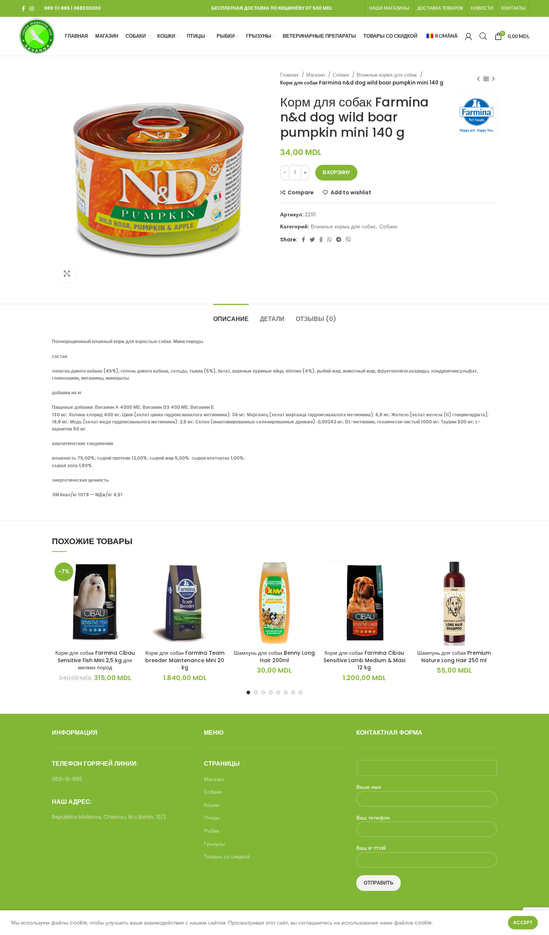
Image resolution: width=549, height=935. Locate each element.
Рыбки (211, 830)
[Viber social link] (348, 239)
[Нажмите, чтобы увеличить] (67, 273)
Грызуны (214, 844)
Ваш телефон (373, 817)
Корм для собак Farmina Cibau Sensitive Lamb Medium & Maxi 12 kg (364, 660)
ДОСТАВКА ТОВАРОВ (440, 8)
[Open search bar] (483, 36)
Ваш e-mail (371, 848)
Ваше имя (368, 787)
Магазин (316, 74)
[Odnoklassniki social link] (321, 239)
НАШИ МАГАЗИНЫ (389, 8)
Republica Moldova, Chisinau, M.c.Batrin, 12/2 (109, 817)
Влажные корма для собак (387, 74)
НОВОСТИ (482, 8)
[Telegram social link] (339, 239)
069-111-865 (67, 779)
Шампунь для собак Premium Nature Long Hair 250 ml (454, 656)
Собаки (341, 74)
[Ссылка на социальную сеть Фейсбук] (23, 8)
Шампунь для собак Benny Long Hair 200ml (274, 656)
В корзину (336, 172)
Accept (523, 922)
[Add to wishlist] (132, 588)
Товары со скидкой (227, 856)
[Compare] (132, 572)
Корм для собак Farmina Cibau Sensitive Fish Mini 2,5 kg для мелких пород (95, 660)
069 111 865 (57, 8)
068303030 (87, 8)
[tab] (231, 315)
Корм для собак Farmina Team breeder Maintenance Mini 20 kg (184, 660)
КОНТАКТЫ (513, 8)
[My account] (468, 36)
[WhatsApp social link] (329, 239)
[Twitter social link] (312, 239)
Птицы (212, 817)
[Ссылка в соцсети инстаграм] (31, 8)
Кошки (211, 805)
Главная (290, 74)
